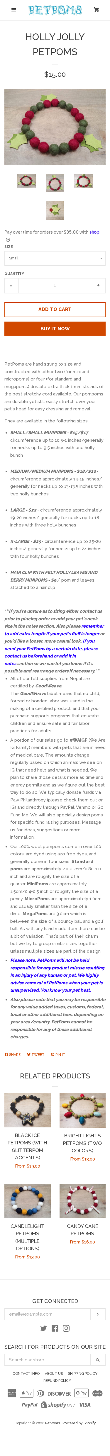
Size (8, 247)
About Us (54, 1374)
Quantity (14, 274)
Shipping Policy (82, 1374)
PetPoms (52, 1423)
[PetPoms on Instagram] (66, 1329)
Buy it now (55, 329)
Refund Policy (57, 1381)
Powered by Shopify (79, 1423)
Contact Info (26, 1374)
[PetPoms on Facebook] (55, 1329)
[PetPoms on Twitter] (43, 1329)
